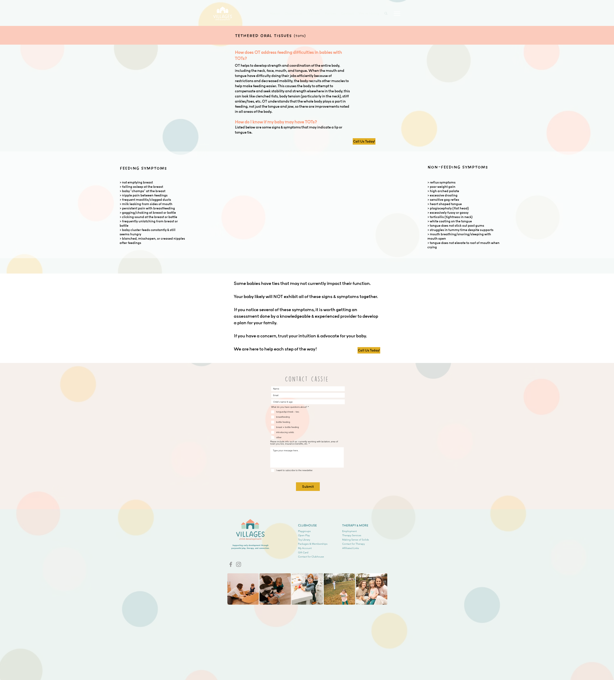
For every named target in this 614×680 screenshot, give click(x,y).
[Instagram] (238, 564)
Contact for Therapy (353, 543)
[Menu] (397, 13)
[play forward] (386, 589)
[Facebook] (230, 564)
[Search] (386, 13)
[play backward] (231, 589)
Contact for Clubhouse (311, 556)
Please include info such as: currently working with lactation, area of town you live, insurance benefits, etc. (304, 443)
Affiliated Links (350, 548)
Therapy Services (351, 535)
